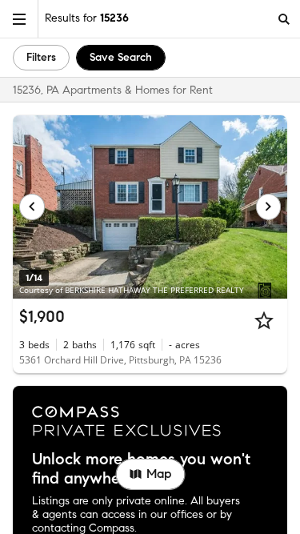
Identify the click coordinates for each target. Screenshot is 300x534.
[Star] (264, 320)
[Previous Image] (32, 206)
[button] (19, 19)
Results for (87, 18)
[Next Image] (269, 206)
